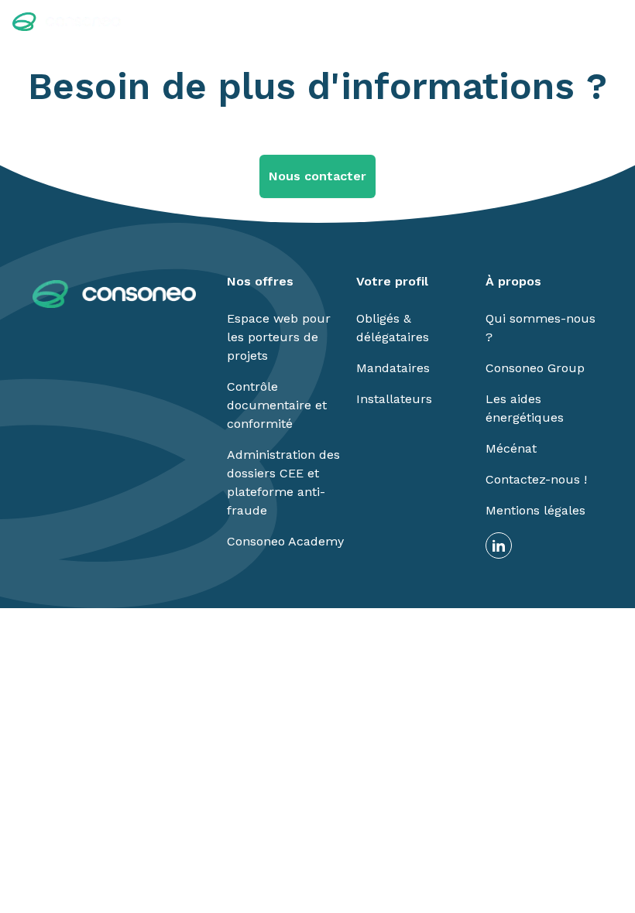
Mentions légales (535, 510)
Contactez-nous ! (536, 479)
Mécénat (511, 448)
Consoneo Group (535, 368)
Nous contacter (317, 176)
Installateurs (394, 399)
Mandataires (393, 368)
